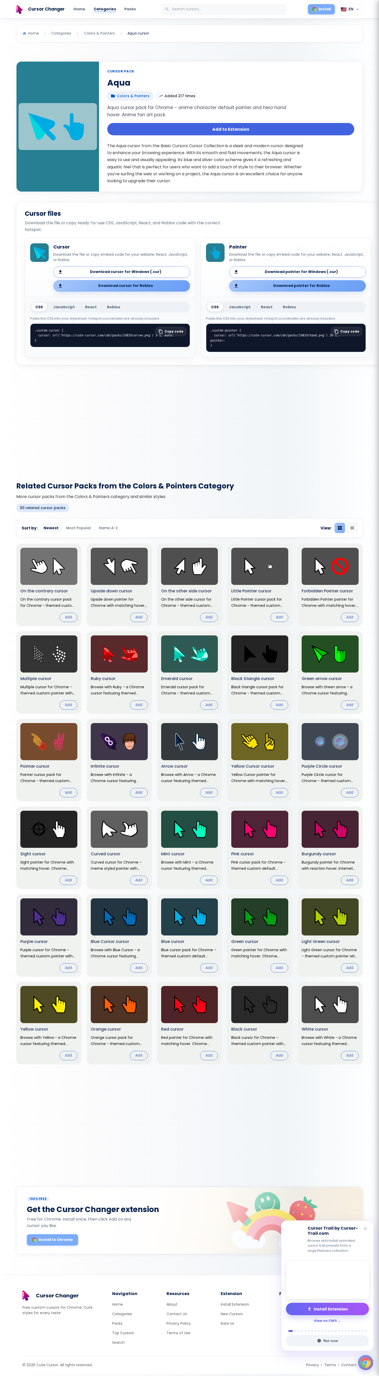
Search (118, 1342)
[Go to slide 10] (322, 1331)
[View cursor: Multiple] (48, 672)
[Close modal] (247, 654)
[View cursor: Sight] (48, 848)
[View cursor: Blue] (189, 935)
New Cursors (232, 1313)
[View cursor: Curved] (119, 848)
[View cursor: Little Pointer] (259, 585)
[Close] (365, 1229)
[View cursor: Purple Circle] (330, 760)
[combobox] (224, 9)
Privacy (312, 1364)
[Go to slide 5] (305, 1331)
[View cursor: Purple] (48, 935)
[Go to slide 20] (356, 1331)
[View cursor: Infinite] (119, 760)
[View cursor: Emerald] (189, 672)
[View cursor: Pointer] (48, 760)
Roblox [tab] (113, 307)
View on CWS (325, 1320)
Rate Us (227, 1323)
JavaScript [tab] (64, 307)
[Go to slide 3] (299, 1331)
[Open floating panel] (365, 1362)
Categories (105, 9)
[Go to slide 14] (335, 1331)
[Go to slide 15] (339, 1331)
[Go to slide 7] (312, 1331)
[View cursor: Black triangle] (259, 672)
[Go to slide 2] (294, 1331)
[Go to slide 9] (319, 1331)
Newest (51, 527)
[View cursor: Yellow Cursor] (259, 760)
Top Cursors (123, 1333)
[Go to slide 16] (342, 1331)
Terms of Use (179, 1333)
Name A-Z (108, 527)
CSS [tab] (39, 307)
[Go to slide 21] (359, 1331)
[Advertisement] (189, 420)
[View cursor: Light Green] (330, 935)
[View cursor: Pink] (259, 848)
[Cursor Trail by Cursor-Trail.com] (327, 1280)
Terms (330, 1364)
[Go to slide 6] (309, 1331)
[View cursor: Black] (259, 1023)
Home (79, 9)
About (172, 1304)
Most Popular (78, 527)
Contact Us (177, 1313)
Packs (130, 9)
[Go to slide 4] (302, 1331)
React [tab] (91, 307)
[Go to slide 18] (349, 1331)
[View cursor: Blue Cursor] (119, 935)
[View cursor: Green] (259, 935)
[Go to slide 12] (329, 1331)
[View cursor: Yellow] (48, 1023)
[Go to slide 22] (362, 1331)
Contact (349, 1364)
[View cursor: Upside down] (119, 585)
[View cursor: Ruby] (119, 672)
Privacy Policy (179, 1323)
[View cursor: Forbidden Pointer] (330, 585)
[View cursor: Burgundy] (330, 848)
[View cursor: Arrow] (189, 760)
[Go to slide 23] (366, 1331)
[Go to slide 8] (315, 1331)
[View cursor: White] (330, 1023)
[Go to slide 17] (346, 1331)
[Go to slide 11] (325, 1331)
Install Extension (235, 1304)
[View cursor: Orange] (119, 1023)
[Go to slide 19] (352, 1331)
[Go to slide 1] (289, 1331)
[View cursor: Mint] (189, 848)
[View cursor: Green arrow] (330, 672)
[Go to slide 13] (332, 1331)
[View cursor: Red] (189, 1023)
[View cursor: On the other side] (189, 585)
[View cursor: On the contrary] (48, 585)
